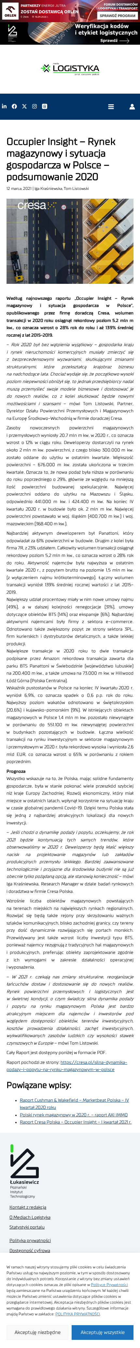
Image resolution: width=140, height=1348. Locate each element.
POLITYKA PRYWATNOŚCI (77, 1314)
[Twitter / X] (24, 106)
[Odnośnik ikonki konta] (132, 106)
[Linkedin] (4, 106)
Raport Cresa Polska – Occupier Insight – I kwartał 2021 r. (76, 1122)
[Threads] (44, 106)
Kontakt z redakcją (27, 1207)
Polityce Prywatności (109, 1285)
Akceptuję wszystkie (103, 1332)
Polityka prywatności (30, 1240)
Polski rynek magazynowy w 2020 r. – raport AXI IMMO (74, 1115)
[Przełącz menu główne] (111, 107)
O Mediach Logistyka (29, 1217)
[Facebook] (14, 106)
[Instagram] (34, 106)
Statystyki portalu (27, 1227)
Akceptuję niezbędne (38, 1332)
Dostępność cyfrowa (29, 1250)
